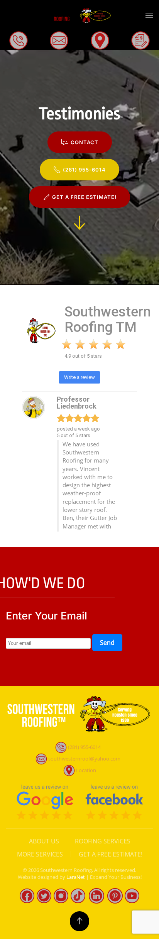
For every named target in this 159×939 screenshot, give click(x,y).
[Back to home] (79, 15)
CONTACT (84, 142)
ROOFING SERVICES (102, 841)
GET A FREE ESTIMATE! (84, 197)
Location (86, 770)
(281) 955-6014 (84, 170)
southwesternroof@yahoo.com (84, 758)
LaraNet (75, 876)
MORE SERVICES (40, 854)
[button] (149, 15)
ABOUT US (44, 841)
